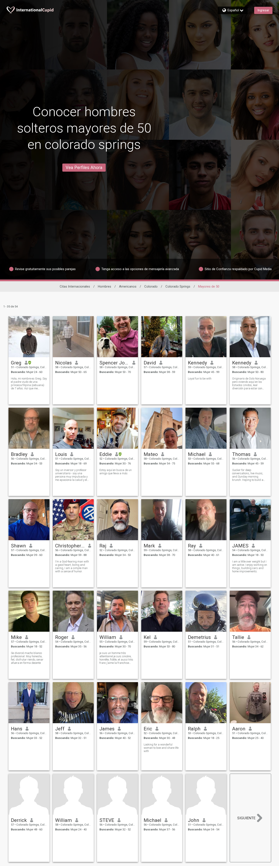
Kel (147, 637)
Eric (148, 728)
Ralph (194, 728)
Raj (102, 546)
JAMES (240, 546)
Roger (61, 637)
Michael (197, 454)
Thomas (241, 454)
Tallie (238, 637)
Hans (16, 728)
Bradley (19, 454)
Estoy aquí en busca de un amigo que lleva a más (115, 471)
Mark (149, 546)
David (150, 363)
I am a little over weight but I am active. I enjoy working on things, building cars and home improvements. (249, 566)
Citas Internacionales (75, 286)
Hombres (104, 286)
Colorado (151, 286)
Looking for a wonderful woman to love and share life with (161, 748)
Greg (16, 363)
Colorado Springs (177, 286)
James (106, 728)
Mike (16, 637)
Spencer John (114, 363)
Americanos (127, 286)
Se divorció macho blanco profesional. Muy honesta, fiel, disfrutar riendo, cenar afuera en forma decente (27, 657)
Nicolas (63, 363)
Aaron (238, 728)
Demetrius (199, 637)
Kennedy (197, 363)
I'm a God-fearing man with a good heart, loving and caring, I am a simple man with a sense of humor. (72, 566)
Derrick (19, 820)
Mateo (151, 454)
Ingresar (263, 10)
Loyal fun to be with (199, 378)
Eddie (105, 454)
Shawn (18, 546)
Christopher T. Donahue (70, 546)
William (107, 637)
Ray (192, 546)
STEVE (106, 820)
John (193, 820)
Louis (61, 454)
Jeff (60, 728)
